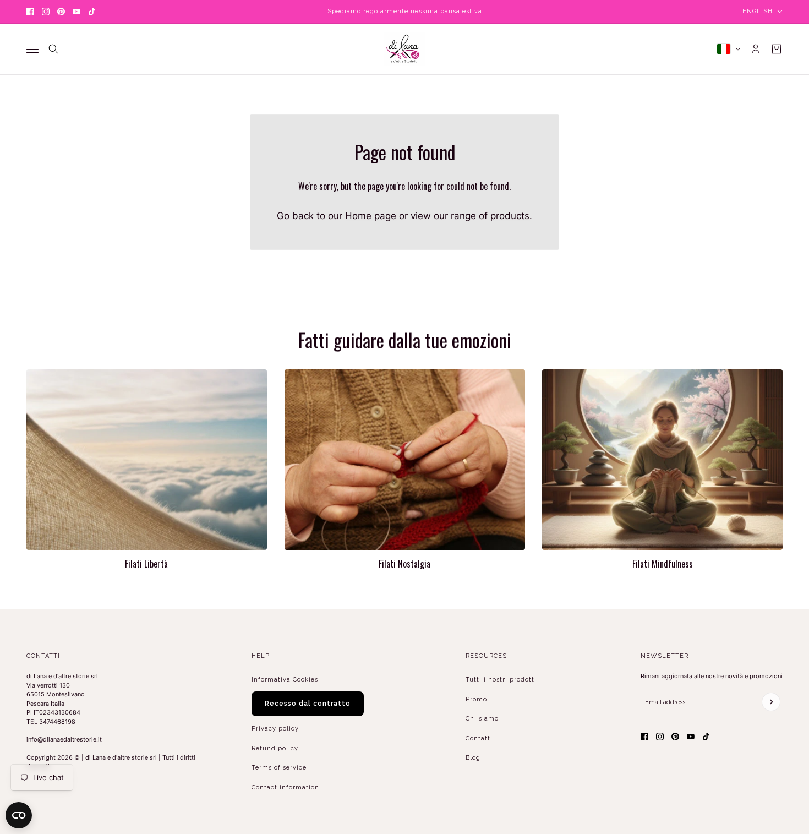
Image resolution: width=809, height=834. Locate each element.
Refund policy (275, 748)
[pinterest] (61, 12)
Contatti (479, 738)
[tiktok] (92, 12)
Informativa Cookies (285, 679)
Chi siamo (482, 718)
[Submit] (771, 702)
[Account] (756, 49)
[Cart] (776, 49)
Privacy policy (275, 728)
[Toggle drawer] (32, 48)
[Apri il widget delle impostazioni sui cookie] (19, 815)
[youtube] (76, 12)
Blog (473, 757)
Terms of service (279, 767)
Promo (476, 699)
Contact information (285, 787)
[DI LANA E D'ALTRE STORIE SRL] (404, 49)
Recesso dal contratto (308, 703)
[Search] (53, 49)
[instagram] (46, 12)
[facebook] (30, 12)
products (509, 215)
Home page (370, 215)
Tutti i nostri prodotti (501, 679)
